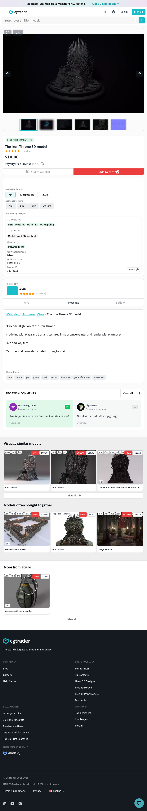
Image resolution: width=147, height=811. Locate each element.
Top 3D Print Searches (15, 739)
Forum (79, 725)
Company (8, 661)
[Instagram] (20, 804)
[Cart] (113, 12)
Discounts (80, 700)
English (55, 791)
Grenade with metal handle (18, 611)
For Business (82, 668)
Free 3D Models (83, 687)
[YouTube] (13, 804)
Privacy (37, 791)
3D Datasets (82, 675)
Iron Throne (58, 549)
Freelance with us (13, 726)
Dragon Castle (105, 549)
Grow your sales (12, 713)
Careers (7, 675)
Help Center (10, 681)
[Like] (26, 182)
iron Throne (58, 487)
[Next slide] (139, 74)
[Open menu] (5, 12)
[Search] (142, 20)
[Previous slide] (7, 74)
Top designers (83, 713)
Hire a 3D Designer (85, 681)
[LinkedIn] (5, 804)
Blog (5, 668)
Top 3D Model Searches (16, 732)
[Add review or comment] (139, 393)
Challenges (81, 719)
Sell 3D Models (11, 706)
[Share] (120, 182)
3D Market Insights (13, 720)
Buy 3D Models (83, 661)
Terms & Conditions (14, 791)
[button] (135, 20)
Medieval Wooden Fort (16, 549)
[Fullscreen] (7, 33)
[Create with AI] (106, 12)
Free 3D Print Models (87, 694)
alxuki (23, 289)
